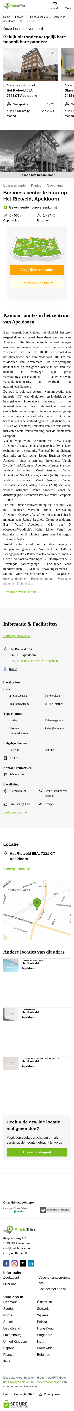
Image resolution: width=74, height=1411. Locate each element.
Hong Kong (45, 1328)
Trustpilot (9, 1184)
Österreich (44, 1302)
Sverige (9, 1308)
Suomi (8, 1322)
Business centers (38, 17)
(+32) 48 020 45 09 (15, 1253)
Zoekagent (11, 1277)
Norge (7, 1315)
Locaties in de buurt (37, 283)
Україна (43, 1315)
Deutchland (11, 1328)
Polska (42, 1322)
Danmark (10, 1302)
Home (6, 17)
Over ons (9, 1284)
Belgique (43, 1354)
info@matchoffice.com (17, 1248)
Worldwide (45, 1348)
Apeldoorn (9, 21)
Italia (6, 1361)
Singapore (44, 1335)
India (40, 1341)
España (9, 1348)
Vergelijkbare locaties (37, 270)
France (8, 1354)
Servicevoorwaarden (48, 1381)
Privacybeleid (16, 1381)
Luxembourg (12, 1335)
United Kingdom (15, 1341)
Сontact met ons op (52, 1289)
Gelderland (59, 17)
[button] (53, 53)
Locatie (19, 17)
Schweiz (43, 1308)
